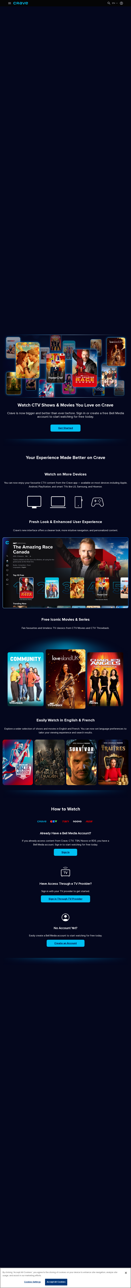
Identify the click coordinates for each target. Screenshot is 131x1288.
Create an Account (65, 943)
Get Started (65, 428)
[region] (65, 1278)
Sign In (65, 852)
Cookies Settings (32, 1282)
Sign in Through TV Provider (65, 898)
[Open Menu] (10, 3)
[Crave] (60, 3)
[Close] (125, 1272)
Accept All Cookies (56, 1282)
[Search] (109, 3)
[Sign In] (121, 3)
